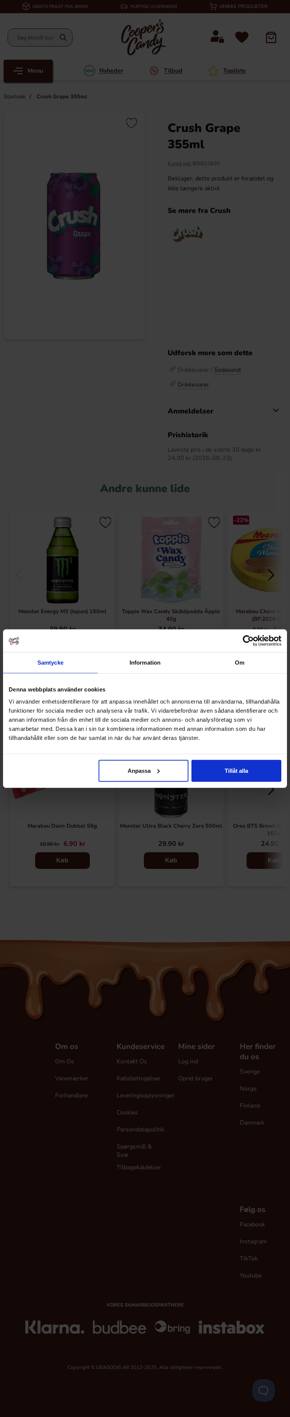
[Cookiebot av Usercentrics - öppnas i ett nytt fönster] (248, 640)
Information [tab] (145, 662)
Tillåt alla (236, 770)
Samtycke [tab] (50, 662)
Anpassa (139, 770)
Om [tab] (239, 662)
